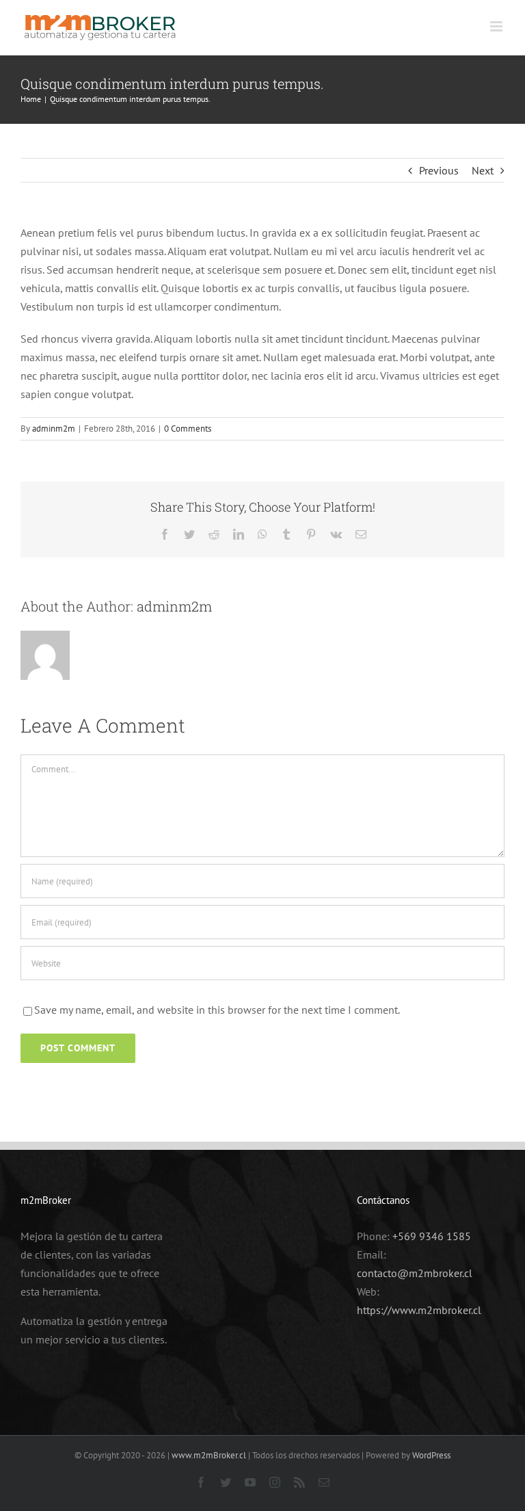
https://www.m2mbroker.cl (419, 1310)
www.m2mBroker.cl (209, 1455)
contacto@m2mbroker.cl (414, 1273)
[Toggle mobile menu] (497, 26)
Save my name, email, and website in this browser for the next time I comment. (217, 1009)
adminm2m (53, 428)
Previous (439, 170)
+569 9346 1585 (431, 1236)
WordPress (431, 1455)
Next (483, 170)
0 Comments (187, 428)
